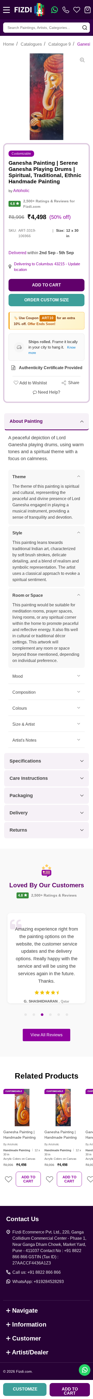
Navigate (25, 1310)
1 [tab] (26, 1015)
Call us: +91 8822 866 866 (36, 1272)
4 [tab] (50, 1015)
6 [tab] (67, 1015)
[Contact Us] (67, 9)
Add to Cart (46, 285)
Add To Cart (28, 1179)
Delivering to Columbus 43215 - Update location (47, 267)
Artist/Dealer (30, 1352)
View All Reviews (46, 1035)
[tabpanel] (46, 958)
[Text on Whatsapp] (54, 9)
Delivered (17, 253)
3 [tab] (42, 1015)
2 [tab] (34, 1015)
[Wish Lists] (76, 9)
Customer (26, 1338)
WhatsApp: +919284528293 (38, 1281)
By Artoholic (10, 1144)
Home (8, 44)
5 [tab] (59, 1015)
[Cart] (87, 9)
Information (29, 1324)
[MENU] (6, 9)
